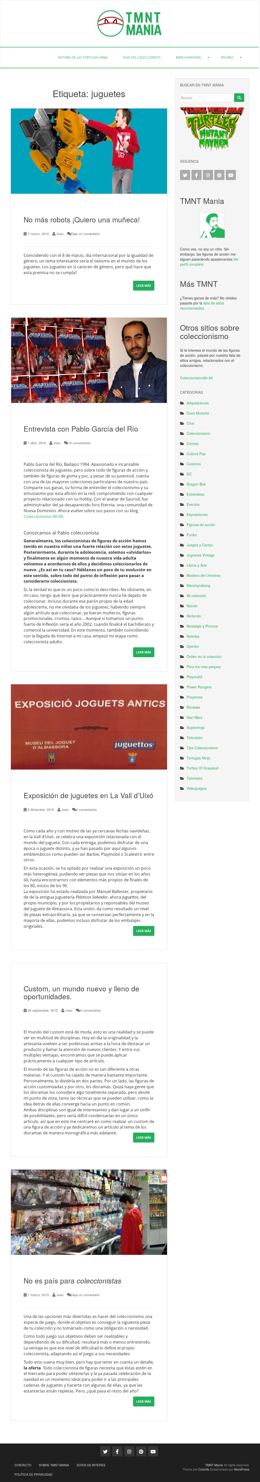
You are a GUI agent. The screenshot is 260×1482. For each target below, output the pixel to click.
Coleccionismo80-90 (196, 377)
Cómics (193, 443)
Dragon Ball (196, 484)
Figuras (227, 57)
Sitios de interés (91, 1465)
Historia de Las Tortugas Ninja (83, 57)
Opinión (193, 646)
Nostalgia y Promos (202, 626)
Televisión (195, 737)
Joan (59, 233)
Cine (190, 423)
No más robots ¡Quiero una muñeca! (82, 219)
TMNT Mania (214, 1465)
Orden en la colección (204, 656)
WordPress (241, 1469)
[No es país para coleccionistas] (89, 1212)
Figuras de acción (201, 524)
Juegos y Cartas (200, 544)
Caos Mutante (198, 413)
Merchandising (188, 57)
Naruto (192, 605)
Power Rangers (199, 686)
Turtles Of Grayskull (202, 768)
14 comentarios (79, 442)
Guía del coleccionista (142, 57)
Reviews (193, 707)
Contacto (22, 1465)
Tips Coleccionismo (202, 747)
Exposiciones (197, 514)
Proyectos (195, 697)
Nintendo (194, 615)
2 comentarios (86, 809)
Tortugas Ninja (198, 757)
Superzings (196, 727)
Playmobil (194, 676)
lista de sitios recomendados (202, 305)
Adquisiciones (198, 402)
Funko (192, 534)
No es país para (72, 1280)
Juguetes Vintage (201, 555)
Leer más (143, 285)
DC (189, 473)
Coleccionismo (198, 433)
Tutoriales (194, 778)
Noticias (193, 636)
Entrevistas (195, 494)
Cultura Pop (196, 453)
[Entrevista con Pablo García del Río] (89, 360)
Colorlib (203, 1469)
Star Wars (194, 717)
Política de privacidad (33, 1474)
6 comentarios (90, 1010)
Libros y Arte (197, 565)
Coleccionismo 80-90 (43, 516)
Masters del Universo (204, 575)
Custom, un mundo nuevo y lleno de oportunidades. (81, 992)
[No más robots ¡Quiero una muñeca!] (89, 151)
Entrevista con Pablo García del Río (81, 428)
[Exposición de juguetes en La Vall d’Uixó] (89, 727)
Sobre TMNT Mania (54, 1465)
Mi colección (196, 595)
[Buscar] (239, 97)
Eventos (193, 504)
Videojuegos (196, 788)
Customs (194, 463)
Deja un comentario (85, 233)
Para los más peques (204, 666)
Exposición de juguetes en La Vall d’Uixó (88, 795)
